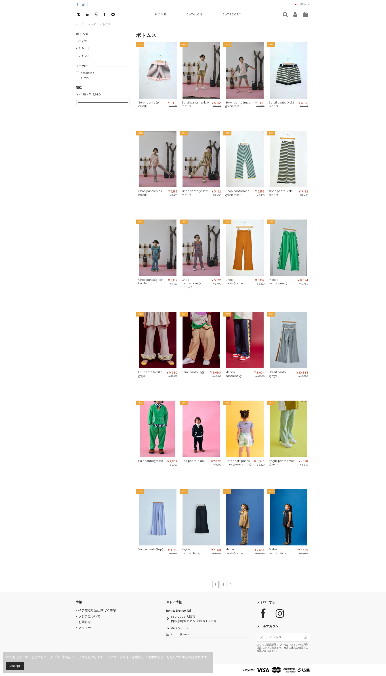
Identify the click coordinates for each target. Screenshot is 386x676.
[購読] (305, 637)
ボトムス (82, 34)
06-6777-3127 (180, 628)
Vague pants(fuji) (150, 549)
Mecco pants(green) (278, 281)
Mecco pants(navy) (234, 374)
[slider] (77, 102)
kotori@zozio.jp (182, 634)
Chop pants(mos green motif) (237, 193)
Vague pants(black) (191, 551)
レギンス (84, 55)
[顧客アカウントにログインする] (295, 15)
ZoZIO (85, 78)
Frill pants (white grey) (150, 374)
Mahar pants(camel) (235, 551)
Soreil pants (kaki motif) (281, 104)
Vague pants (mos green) (282, 463)
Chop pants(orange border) (191, 283)
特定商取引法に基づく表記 (97, 611)
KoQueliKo (87, 72)
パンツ (82, 40)
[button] (231, 14)
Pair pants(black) (194, 461)
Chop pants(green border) (151, 281)
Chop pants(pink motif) (150, 193)
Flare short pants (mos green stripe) (238, 463)
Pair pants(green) (150, 461)
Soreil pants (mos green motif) (237, 104)
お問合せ (84, 622)
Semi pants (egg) (194, 372)
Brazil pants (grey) (277, 374)
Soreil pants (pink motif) (150, 104)
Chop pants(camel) (235, 281)
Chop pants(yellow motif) (195, 193)
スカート (84, 48)
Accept (15, 666)
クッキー (84, 628)
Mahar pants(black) (278, 551)
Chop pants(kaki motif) (281, 193)
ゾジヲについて (89, 616)
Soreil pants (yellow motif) (195, 104)
